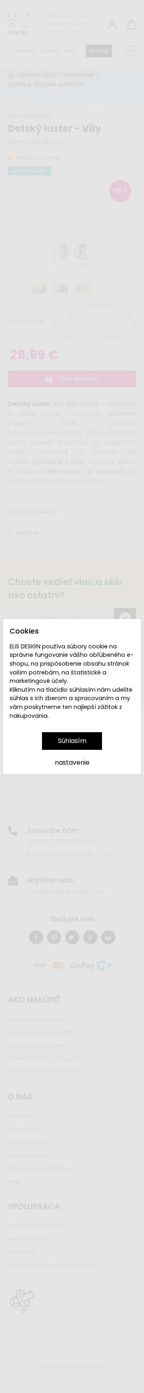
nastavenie (72, 762)
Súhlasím (72, 740)
